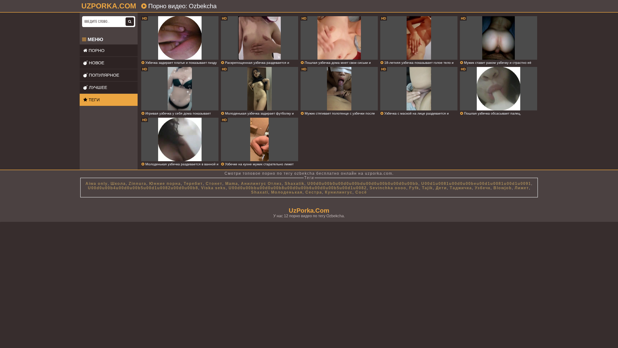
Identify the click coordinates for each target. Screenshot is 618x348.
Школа (118, 183)
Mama (231, 183)
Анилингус (253, 183)
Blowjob (502, 188)
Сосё (361, 192)
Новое (96, 62)
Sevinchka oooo (388, 188)
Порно (96, 50)
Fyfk (414, 188)
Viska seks (213, 188)
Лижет (522, 188)
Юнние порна (165, 183)
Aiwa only (96, 183)
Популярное (103, 75)
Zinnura (137, 183)
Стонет (214, 183)
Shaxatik (294, 183)
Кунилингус (338, 192)
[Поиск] (130, 21)
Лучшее (97, 87)
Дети (441, 188)
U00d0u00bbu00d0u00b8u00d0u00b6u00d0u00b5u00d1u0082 (298, 188)
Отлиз (275, 183)
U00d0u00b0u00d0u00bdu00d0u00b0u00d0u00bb (362, 183)
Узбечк (483, 188)
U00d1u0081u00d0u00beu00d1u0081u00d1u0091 (476, 183)
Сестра (313, 192)
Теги (93, 99)
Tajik (427, 188)
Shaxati (259, 192)
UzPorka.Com (309, 210)
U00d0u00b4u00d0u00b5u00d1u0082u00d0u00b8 (143, 188)
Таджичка (461, 188)
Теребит (193, 183)
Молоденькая (286, 192)
